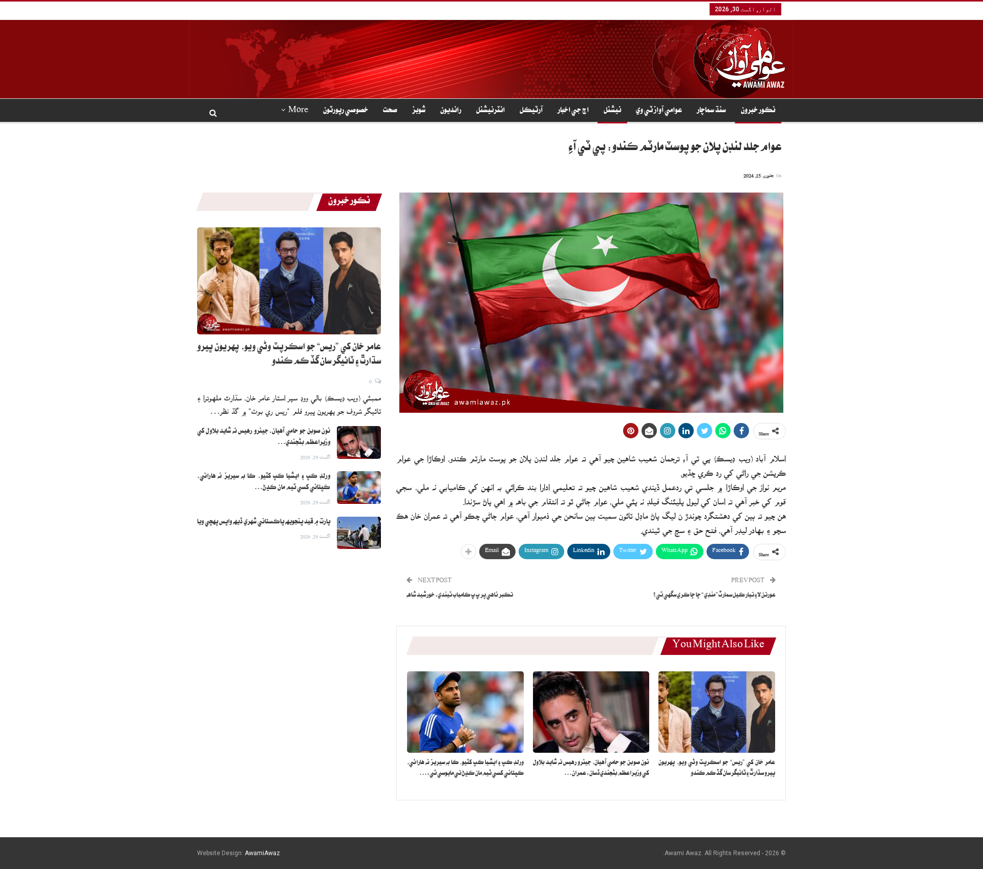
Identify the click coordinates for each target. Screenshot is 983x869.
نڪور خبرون (758, 111)
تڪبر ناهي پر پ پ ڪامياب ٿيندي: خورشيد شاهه (460, 596)
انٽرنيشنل (490, 111)
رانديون (450, 111)
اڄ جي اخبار (573, 111)
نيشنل (612, 111)
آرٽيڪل (531, 111)
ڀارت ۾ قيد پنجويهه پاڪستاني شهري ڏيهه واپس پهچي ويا (263, 522)
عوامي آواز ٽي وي (659, 111)
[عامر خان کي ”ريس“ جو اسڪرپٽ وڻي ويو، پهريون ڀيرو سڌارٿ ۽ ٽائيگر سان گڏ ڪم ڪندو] (716, 712)
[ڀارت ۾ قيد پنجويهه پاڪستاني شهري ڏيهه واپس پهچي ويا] (359, 533)
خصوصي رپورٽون (345, 111)
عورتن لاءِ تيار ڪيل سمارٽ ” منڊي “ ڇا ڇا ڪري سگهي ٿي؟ (714, 596)
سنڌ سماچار (711, 111)
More (298, 111)
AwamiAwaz (262, 853)
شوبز (418, 111)
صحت (390, 111)
